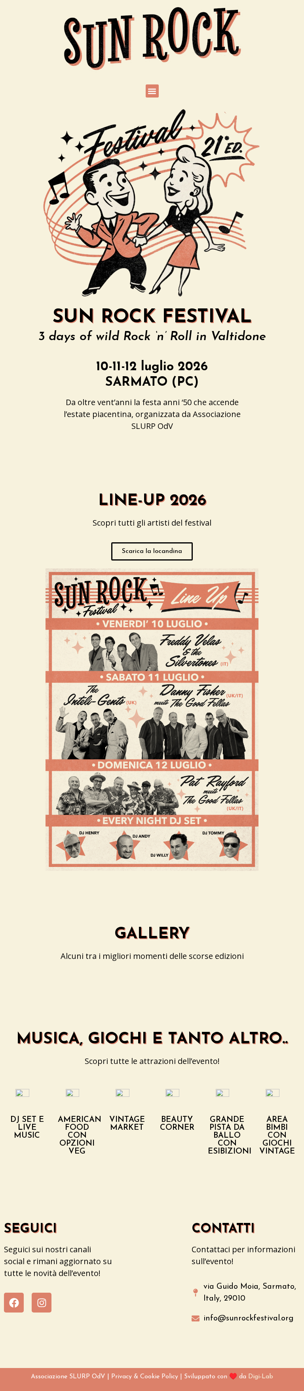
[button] (152, 91)
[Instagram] (41, 1303)
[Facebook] (14, 1303)
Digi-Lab (260, 1377)
